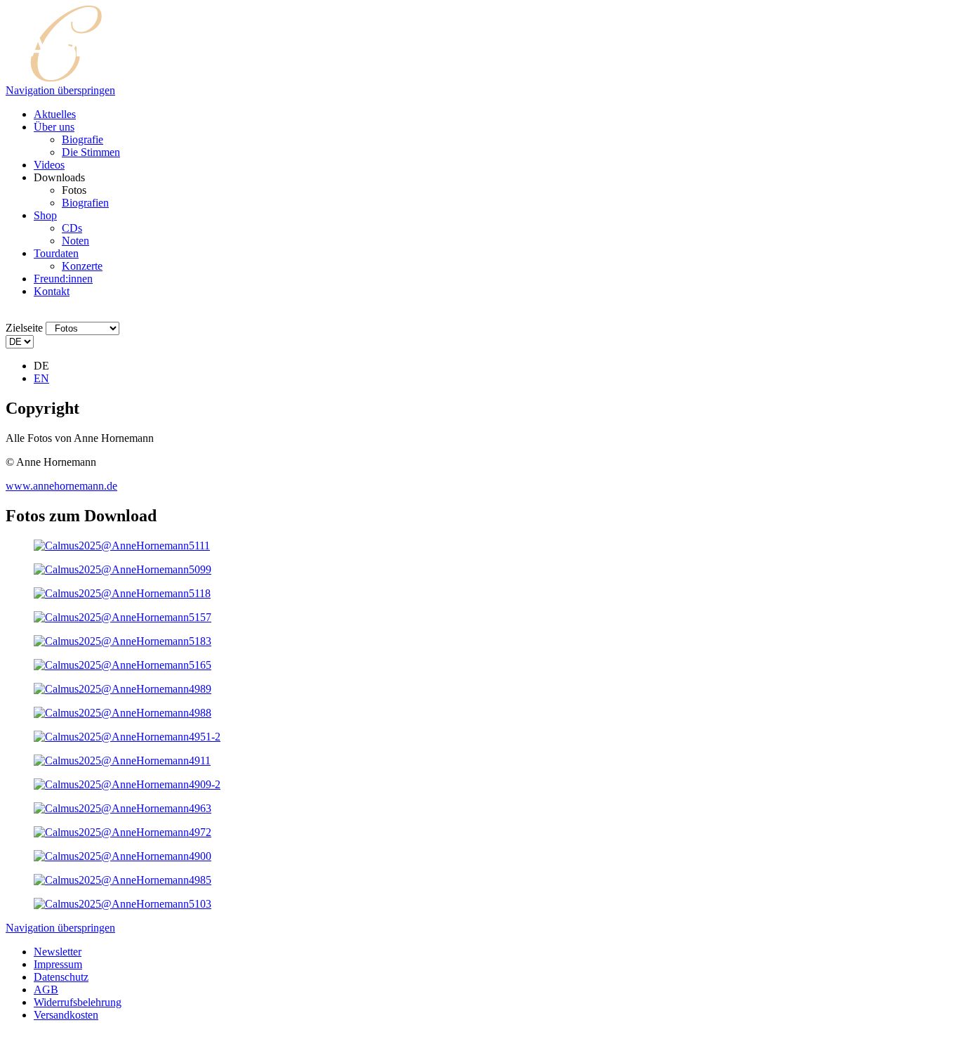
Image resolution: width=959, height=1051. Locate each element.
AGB (46, 989)
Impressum (58, 964)
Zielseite (24, 328)
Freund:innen (63, 279)
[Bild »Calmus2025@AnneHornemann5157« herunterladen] (122, 617)
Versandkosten (66, 1015)
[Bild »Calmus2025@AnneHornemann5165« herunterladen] (122, 665)
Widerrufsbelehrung (77, 1002)
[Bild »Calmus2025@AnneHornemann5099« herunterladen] (122, 569)
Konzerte (82, 266)
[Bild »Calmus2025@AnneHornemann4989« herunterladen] (122, 689)
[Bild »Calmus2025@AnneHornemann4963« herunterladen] (122, 808)
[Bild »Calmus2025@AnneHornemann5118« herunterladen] (122, 593)
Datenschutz (61, 977)
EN (41, 378)
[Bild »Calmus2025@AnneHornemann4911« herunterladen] (122, 760)
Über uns (54, 127)
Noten (75, 241)
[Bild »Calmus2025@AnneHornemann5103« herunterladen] (122, 904)
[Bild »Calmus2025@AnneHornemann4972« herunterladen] (122, 832)
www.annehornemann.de (61, 486)
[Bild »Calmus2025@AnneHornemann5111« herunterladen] (122, 545)
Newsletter (57, 952)
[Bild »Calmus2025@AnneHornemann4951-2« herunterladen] (127, 737)
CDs (72, 228)
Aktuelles (55, 114)
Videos (49, 165)
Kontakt (52, 291)
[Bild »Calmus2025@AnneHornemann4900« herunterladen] (122, 856)
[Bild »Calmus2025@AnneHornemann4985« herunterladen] (122, 880)
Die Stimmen (91, 152)
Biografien (85, 203)
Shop (45, 215)
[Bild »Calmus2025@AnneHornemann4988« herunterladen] (122, 713)
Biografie (82, 139)
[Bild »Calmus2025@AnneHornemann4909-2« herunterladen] (127, 784)
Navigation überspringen (60, 90)
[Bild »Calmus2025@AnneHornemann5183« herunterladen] (122, 641)
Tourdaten (56, 253)
